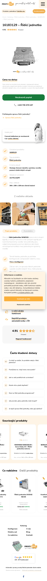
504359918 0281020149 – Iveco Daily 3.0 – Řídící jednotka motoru (23, 447)
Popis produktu (11, 231)
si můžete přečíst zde (25, 292)
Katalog (23, 526)
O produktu (28, 231)
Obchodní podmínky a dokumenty (31, 570)
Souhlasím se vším (23, 299)
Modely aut (12, 532)
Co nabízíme (12, 535)
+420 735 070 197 (25, 105)
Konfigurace (12, 529)
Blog (28, 532)
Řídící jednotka (23, 509)
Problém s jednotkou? (14, 11)
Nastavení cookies (23, 304)
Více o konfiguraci (16, 262)
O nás (28, 529)
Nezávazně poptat (23, 97)
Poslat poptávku (39, 11)
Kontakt (29, 535)
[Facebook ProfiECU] (23, 576)
